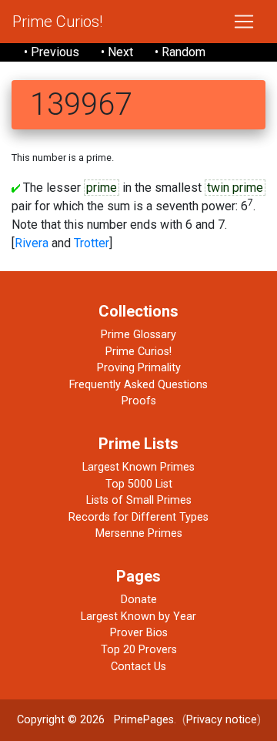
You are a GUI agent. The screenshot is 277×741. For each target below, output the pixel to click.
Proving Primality (139, 367)
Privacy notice (221, 719)
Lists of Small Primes (139, 500)
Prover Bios (139, 632)
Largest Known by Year (138, 616)
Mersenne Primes (138, 533)
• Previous (51, 52)
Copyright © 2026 (61, 719)
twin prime (235, 187)
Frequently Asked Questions (138, 384)
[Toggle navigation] (244, 21)
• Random (180, 52)
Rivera (31, 243)
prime (101, 187)
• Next (117, 52)
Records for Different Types (138, 517)
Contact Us (138, 666)
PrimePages (144, 719)
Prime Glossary (138, 334)
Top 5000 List (138, 484)
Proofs (139, 400)
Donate (139, 599)
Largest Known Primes (138, 467)
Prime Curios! (57, 21)
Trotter (91, 243)
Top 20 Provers (139, 649)
